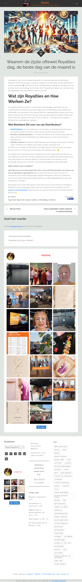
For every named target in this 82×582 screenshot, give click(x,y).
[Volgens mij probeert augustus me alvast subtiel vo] (18, 274)
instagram (58, 479)
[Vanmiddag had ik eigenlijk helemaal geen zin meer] (41, 343)
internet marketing (61, 482)
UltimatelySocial (59, 581)
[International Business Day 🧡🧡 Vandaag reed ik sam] (41, 366)
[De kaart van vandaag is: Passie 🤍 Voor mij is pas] (18, 366)
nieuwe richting (60, 517)
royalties (34, 200)
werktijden (58, 553)
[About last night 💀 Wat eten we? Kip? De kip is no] (64, 343)
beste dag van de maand (21, 200)
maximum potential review (61, 496)
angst (64, 450)
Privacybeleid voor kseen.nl (55, 574)
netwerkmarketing (60, 513)
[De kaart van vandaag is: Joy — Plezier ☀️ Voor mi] (64, 297)
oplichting (58, 526)
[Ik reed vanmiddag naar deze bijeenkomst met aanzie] (18, 297)
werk (64, 549)
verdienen (52, 200)
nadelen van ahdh (60, 507)
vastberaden (58, 533)
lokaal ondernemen (61, 492)
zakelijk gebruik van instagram (62, 556)
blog (68, 459)
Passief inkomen (16, 129)
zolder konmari (60, 564)
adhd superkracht (60, 446)
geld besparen (66, 473)
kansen (56, 486)
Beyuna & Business (41, 73)
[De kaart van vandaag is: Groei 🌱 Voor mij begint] (18, 413)
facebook (57, 469)
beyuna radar (59, 459)
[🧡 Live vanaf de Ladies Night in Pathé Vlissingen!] (41, 320)
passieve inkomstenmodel (17, 190)
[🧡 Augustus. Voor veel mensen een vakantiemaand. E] (18, 343)
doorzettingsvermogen (62, 466)
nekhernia (58, 510)
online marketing (60, 523)
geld (56, 473)
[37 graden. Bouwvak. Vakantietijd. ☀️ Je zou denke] (41, 297)
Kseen (45, 2)
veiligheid (68, 536)
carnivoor (58, 463)
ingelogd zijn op (16, 226)
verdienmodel (59, 546)
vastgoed (57, 536)
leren (56, 489)
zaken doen (58, 561)
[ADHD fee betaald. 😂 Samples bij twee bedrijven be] (64, 274)
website (57, 549)
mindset (57, 500)
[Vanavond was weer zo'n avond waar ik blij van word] (41, 389)
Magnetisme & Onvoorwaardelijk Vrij (37, 512)
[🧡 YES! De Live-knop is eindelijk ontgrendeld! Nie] (64, 320)
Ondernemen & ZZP (37, 519)
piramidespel (59, 530)
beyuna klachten (60, 456)
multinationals (60, 503)
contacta (68, 463)
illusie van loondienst (63, 476)
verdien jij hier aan (62, 543)
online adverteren (61, 520)
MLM (64, 500)
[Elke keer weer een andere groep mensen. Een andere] (64, 389)
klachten (65, 486)
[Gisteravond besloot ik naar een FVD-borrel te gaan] (41, 274)
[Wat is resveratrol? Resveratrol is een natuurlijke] (64, 366)
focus (66, 469)
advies (56, 450)
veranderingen (59, 540)
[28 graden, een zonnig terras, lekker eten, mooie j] (41, 413)
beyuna (56, 453)
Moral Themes (34, 574)
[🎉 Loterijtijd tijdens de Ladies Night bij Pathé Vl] (18, 320)
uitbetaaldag (42, 200)
